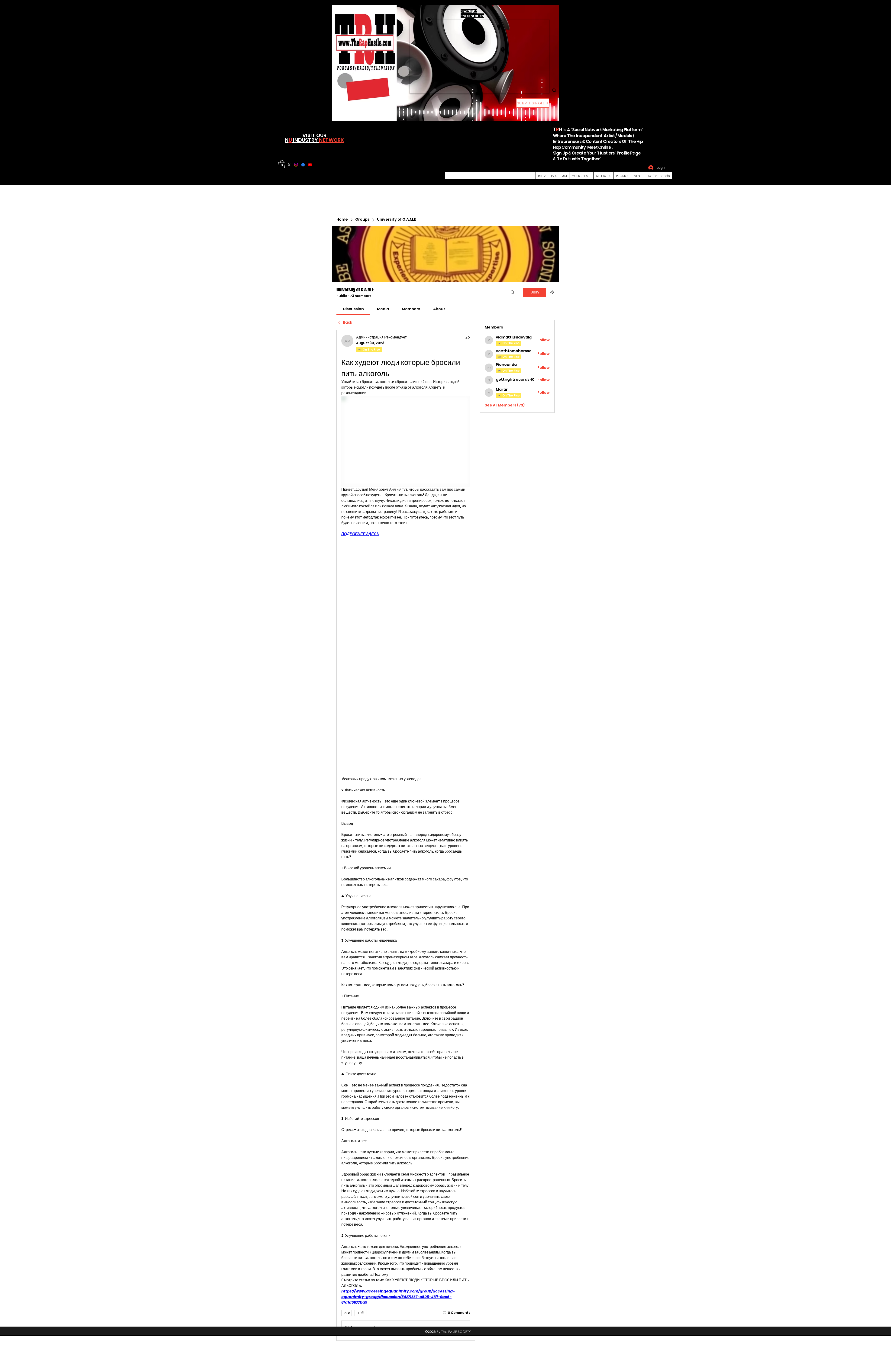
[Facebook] (303, 164)
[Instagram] (296, 164)
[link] (353, 309)
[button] (281, 164)
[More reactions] (361, 1313)
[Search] (554, 90)
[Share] (467, 337)
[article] (405, 835)
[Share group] (552, 292)
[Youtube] (310, 164)
